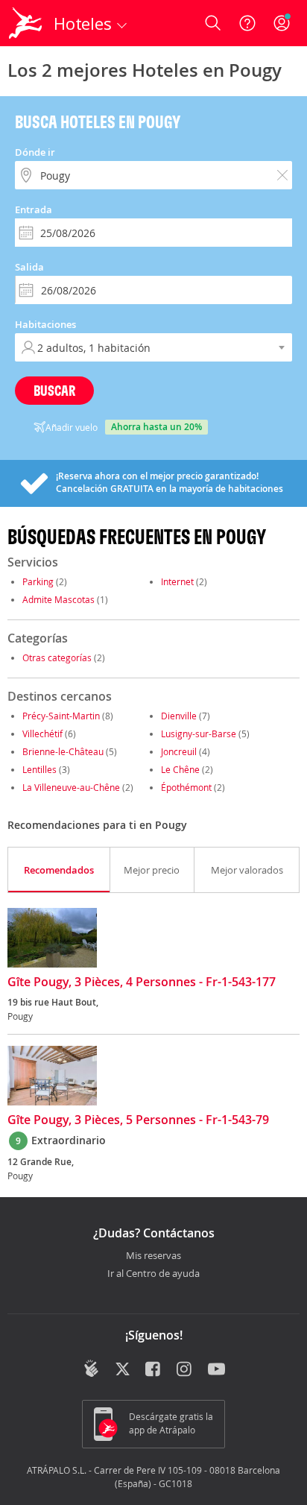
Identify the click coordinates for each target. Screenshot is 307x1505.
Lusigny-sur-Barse (198, 733)
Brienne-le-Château (63, 751)
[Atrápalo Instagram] (185, 1370)
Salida (29, 267)
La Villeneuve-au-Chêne (71, 787)
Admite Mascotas (58, 599)
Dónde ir (35, 152)
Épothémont (186, 787)
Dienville (179, 716)
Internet (177, 581)
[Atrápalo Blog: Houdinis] (91, 1368)
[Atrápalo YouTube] (216, 1370)
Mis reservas (153, 1256)
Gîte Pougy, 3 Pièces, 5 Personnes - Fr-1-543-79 (138, 1120)
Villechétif (42, 733)
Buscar (54, 390)
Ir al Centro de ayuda (153, 1274)
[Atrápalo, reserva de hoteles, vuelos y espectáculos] (25, 23)
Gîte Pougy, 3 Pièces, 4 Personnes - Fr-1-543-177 (141, 982)
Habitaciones (45, 324)
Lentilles (39, 769)
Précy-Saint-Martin (61, 716)
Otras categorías (57, 657)
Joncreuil (179, 751)
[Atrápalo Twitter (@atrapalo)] (122, 1370)
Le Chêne (180, 769)
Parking (38, 581)
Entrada (33, 209)
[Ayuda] (247, 23)
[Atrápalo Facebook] (153, 1370)
